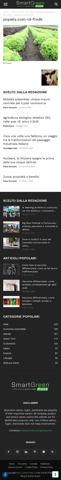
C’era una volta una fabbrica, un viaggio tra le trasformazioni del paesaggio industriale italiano (30, 139)
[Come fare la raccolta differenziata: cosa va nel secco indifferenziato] (11, 269)
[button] (5, 4)
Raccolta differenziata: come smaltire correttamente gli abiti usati (39, 284)
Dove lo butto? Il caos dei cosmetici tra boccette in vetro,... (36, 242)
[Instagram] (17, 452)
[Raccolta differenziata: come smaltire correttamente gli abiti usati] (11, 285)
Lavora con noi (15, 467)
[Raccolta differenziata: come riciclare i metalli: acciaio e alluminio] (11, 301)
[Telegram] (44, 452)
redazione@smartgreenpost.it (36, 430)
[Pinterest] (35, 452)
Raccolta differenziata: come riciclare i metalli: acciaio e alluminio (38, 300)
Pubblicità (44, 463)
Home (6, 12)
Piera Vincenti (10, 107)
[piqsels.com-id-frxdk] (30, 60)
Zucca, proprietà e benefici (21, 176)
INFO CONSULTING (25, 472)
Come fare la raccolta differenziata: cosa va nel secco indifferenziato (39, 268)
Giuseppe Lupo (10, 148)
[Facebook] (8, 452)
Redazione (8, 126)
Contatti (33, 463)
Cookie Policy (31, 467)
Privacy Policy (47, 467)
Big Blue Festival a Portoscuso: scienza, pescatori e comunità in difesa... (40, 226)
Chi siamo (22, 463)
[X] (52, 452)
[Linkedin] (26, 452)
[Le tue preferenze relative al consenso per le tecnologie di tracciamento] (55, 474)
